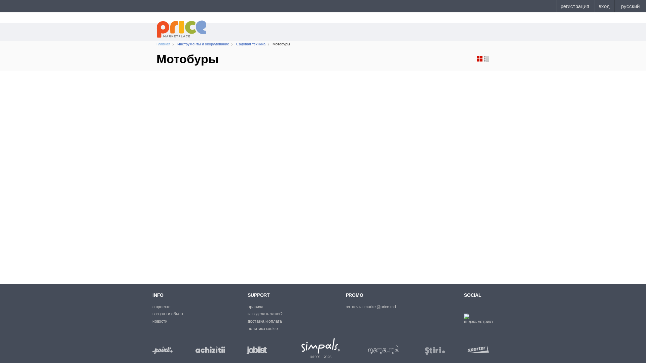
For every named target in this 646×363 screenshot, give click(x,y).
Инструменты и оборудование (203, 44)
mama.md (383, 350)
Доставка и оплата (265, 321)
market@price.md (380, 307)
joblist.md (257, 350)
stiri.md (435, 351)
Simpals (320, 346)
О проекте (161, 307)
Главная (163, 44)
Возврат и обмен (167, 314)
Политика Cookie (263, 328)
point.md (162, 350)
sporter (477, 349)
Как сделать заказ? (265, 314)
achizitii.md (210, 350)
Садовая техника (250, 44)
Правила (255, 307)
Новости (160, 321)
